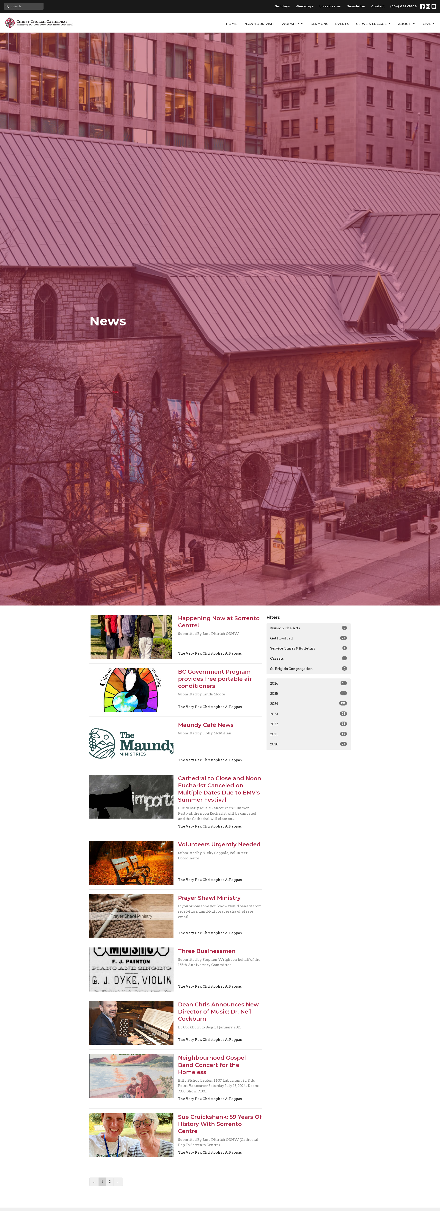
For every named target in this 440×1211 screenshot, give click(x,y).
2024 (307, 704)
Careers (307, 658)
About (404, 24)
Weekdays (305, 6)
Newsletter (356, 6)
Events (342, 24)
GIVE (427, 24)
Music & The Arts (307, 628)
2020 (307, 744)
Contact (378, 6)
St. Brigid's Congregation (307, 669)
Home (231, 24)
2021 (307, 734)
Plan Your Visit (259, 24)
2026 (307, 683)
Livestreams (330, 6)
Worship (290, 24)
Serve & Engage (371, 24)
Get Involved (307, 638)
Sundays (282, 6)
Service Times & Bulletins (307, 648)
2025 (307, 694)
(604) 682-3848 (403, 6)
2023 (307, 714)
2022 (307, 724)
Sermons (319, 24)
